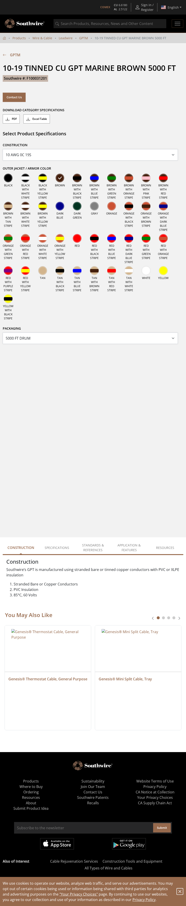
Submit (162, 828)
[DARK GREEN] (77, 206)
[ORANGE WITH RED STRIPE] (25, 238)
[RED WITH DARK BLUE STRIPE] (128, 238)
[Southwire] (25, 23)
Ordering (31, 792)
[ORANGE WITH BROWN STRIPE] (146, 206)
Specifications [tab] (57, 548)
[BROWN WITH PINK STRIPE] (146, 178)
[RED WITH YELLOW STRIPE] (25, 270)
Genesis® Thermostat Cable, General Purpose (47, 678)
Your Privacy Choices (155, 797)
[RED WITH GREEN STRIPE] (146, 238)
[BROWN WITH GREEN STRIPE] (111, 178)
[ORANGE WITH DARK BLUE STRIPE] (163, 206)
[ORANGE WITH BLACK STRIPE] (128, 206)
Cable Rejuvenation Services (74, 861)
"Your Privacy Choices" (78, 894)
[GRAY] (94, 206)
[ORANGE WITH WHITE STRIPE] (42, 238)
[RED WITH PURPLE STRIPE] (8, 270)
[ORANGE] (111, 206)
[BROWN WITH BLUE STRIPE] (94, 178)
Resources (31, 797)
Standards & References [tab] (93, 547)
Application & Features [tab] (129, 547)
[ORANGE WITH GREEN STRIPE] (8, 238)
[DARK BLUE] (59, 206)
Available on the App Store (57, 843)
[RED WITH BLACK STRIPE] (94, 238)
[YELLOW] (163, 270)
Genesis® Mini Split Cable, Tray (125, 678)
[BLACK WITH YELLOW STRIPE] (42, 178)
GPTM (83, 38)
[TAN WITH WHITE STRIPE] (128, 270)
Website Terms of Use (155, 781)
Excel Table (39, 119)
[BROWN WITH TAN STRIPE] (8, 206)
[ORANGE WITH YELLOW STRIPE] (59, 238)
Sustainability (92, 781)
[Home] (4, 38)
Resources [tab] (165, 548)
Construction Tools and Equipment (132, 861)
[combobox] (110, 23)
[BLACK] (8, 178)
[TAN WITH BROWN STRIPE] (94, 270)
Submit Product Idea (31, 808)
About (31, 802)
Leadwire (66, 38)
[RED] (77, 238)
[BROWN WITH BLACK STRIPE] (77, 178)
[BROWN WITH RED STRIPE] (163, 178)
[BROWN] (59, 178)
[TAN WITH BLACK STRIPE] (59, 270)
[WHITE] (146, 270)
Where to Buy (31, 786)
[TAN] (42, 270)
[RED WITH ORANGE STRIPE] (163, 238)
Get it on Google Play (129, 843)
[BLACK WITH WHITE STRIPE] (25, 178)
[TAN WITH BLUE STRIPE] (77, 270)
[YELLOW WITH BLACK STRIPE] (8, 298)
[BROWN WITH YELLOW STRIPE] (42, 206)
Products (19, 38)
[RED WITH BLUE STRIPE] (111, 238)
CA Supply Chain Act (155, 802)
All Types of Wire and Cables (108, 868)
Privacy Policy (144, 899)
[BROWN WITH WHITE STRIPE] (25, 206)
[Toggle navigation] (177, 24)
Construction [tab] (20, 547)
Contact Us (14, 97)
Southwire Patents (93, 797)
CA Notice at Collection (155, 792)
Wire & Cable (42, 38)
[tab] (158, 617)
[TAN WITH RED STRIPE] (111, 270)
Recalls (93, 802)
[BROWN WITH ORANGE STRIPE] (128, 178)
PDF (14, 119)
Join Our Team (93, 786)
